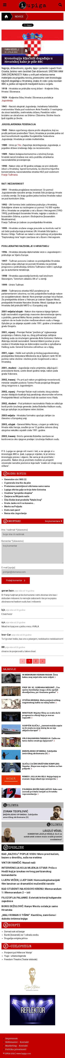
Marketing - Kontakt (16, 1045)
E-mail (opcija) (8, 567)
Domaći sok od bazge (14, 931)
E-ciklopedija (17, 946)
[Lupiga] (32, 4)
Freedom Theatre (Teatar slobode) (20, 959)
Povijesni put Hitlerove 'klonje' (18, 952)
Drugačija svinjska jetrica (16, 938)
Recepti (11, 925)
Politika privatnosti (15, 1049)
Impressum (11, 1038)
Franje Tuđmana (10, 174)
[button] (5, 4)
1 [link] (29, 661)
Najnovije (9, 669)
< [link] (22, 661)
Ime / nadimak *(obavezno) (15, 530)
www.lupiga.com (23, 1053)
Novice (19, 16)
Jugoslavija (7, 100)
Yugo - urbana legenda (15, 956)
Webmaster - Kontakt (17, 1041)
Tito (19, 145)
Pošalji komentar (15, 580)
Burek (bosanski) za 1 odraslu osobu (21, 935)
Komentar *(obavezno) (13, 541)
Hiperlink (13, 847)
